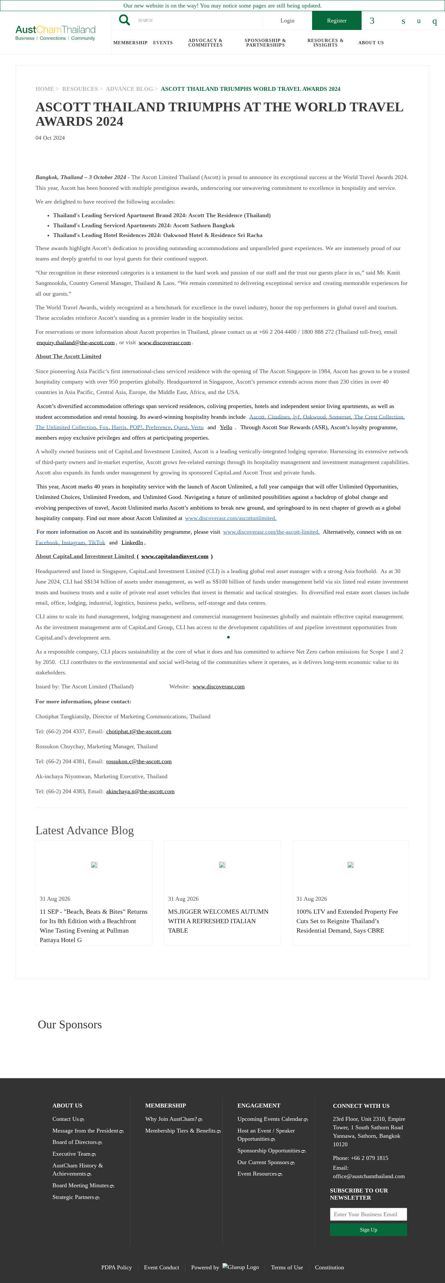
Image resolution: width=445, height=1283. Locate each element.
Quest (181, 427)
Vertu (197, 427)
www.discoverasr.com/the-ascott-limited (270, 532)
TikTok (96, 542)
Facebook (47, 542)
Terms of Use (287, 1267)
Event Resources (257, 1173)
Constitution (329, 1267)
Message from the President (85, 1130)
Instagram (73, 542)
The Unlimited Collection (66, 427)
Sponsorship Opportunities (268, 1150)
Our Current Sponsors (263, 1162)
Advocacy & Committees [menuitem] (205, 43)
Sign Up (368, 1230)
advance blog (129, 89)
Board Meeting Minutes (80, 1185)
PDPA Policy (116, 1267)
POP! (136, 427)
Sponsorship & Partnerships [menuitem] (265, 43)
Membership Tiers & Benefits (180, 1130)
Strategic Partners (73, 1197)
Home (45, 89)
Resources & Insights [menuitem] (326, 43)
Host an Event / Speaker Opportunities (266, 1134)
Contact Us (65, 1119)
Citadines (279, 416)
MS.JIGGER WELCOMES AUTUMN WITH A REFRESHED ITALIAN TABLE (218, 921)
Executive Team (71, 1153)
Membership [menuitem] (130, 42)
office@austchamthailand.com (369, 1176)
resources (80, 89)
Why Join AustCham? (171, 1119)
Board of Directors (74, 1142)
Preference (158, 427)
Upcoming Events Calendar (270, 1119)
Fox (103, 427)
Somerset (340, 416)
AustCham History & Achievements (77, 1169)
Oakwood (314, 416)
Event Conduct (161, 1267)
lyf (296, 416)
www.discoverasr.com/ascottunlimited (230, 518)
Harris (119, 427)
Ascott (257, 416)
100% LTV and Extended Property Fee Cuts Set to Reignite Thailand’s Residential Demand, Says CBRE (347, 921)
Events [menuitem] (163, 42)
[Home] (55, 33)
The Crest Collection (378, 416)
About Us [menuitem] (371, 42)
